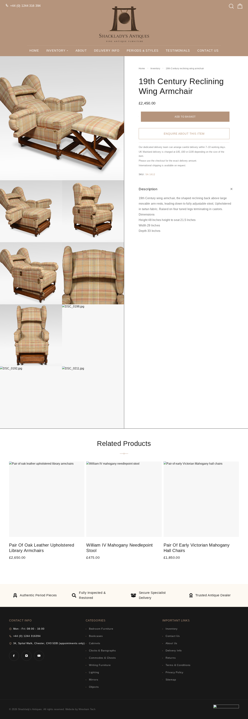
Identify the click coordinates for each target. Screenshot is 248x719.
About (81, 50)
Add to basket (185, 116)
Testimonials (178, 50)
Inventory (56, 50)
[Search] (231, 5)
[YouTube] (39, 655)
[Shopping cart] (240, 7)
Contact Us (208, 50)
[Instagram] (26, 655)
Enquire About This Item (184, 133)
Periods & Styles (142, 50)
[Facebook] (14, 655)
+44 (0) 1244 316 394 (25, 5)
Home (34, 50)
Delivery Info (106, 50)
